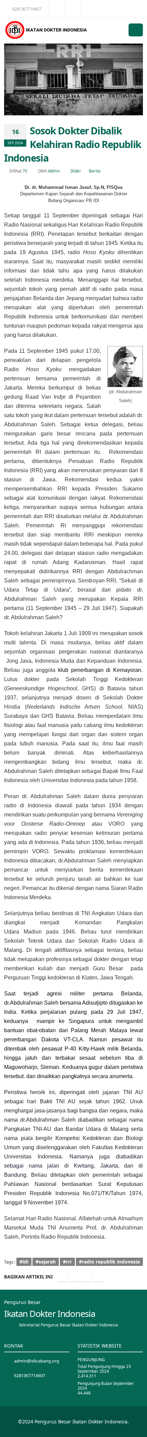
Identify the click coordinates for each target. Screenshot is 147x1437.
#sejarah (46, 1261)
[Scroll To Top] (135, 1429)
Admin (54, 171)
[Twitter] (74, 1277)
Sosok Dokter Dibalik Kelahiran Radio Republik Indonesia (72, 144)
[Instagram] (86, 1277)
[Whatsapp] (98, 1277)
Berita (95, 171)
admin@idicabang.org (36, 1361)
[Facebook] (63, 1277)
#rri (67, 1261)
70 (25, 171)
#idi (23, 1261)
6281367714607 (26, 9)
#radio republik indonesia (109, 1261)
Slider (75, 171)
